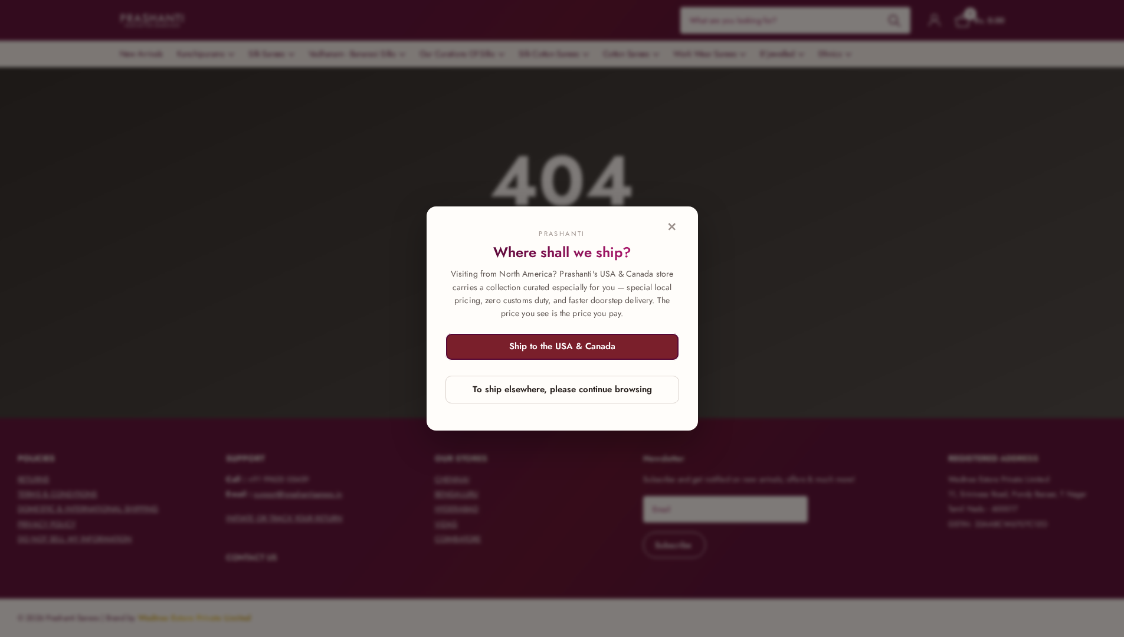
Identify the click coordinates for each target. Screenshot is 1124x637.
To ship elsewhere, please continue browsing (562, 389)
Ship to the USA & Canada (562, 346)
